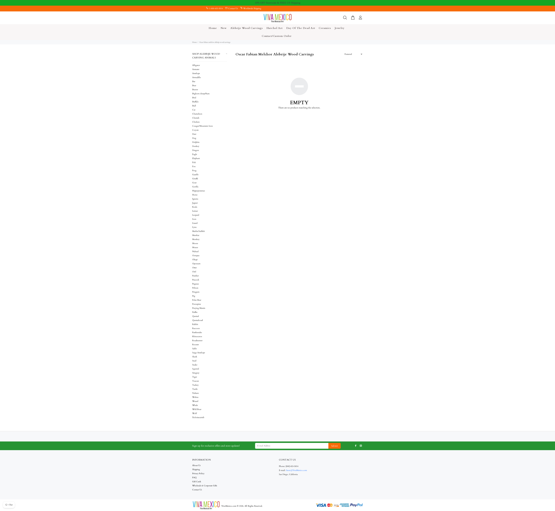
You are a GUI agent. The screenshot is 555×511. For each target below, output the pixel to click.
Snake (194, 364)
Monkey (195, 239)
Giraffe (195, 178)
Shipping (196, 469)
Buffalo (195, 101)
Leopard (195, 215)
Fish (194, 162)
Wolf (194, 413)
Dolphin (195, 142)
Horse (194, 194)
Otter (194, 267)
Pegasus (195, 283)
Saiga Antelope (198, 352)
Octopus (195, 255)
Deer (194, 134)
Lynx (194, 227)
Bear (194, 85)
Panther (195, 275)
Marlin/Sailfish (198, 231)
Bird (194, 97)
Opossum (196, 263)
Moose (195, 243)
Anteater (195, 69)
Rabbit (195, 324)
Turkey (195, 385)
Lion (194, 219)
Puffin (194, 312)
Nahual (195, 251)
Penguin (195, 292)
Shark (194, 356)
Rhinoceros (197, 336)
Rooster (195, 344)
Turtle (195, 389)
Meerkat (195, 235)
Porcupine (196, 304)
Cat (193, 109)
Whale (195, 405)
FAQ (194, 477)
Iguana (195, 198)
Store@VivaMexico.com (296, 470)
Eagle (194, 154)
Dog (194, 138)
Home (194, 42)
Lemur (195, 211)
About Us (196, 465)
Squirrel (195, 368)
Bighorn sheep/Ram (201, 93)
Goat (194, 182)
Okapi (195, 259)
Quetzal (195, 316)
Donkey (195, 146)
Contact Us (233, 8)
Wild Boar (196, 409)
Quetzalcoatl (197, 320)
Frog (194, 170)
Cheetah (195, 118)
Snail (194, 360)
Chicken (196, 122)
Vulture (195, 393)
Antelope (196, 73)
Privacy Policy (198, 473)
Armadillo (196, 77)
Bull (194, 105)
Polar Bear (196, 300)
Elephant (196, 158)
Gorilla (195, 186)
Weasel (195, 401)
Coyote (195, 130)
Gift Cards (196, 481)
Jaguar (195, 203)
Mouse (195, 247)
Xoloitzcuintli (198, 417)
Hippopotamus (198, 190)
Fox (194, 166)
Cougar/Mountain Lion (202, 126)
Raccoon (196, 328)
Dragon (195, 150)
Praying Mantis (198, 308)
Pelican (195, 288)
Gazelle (195, 174)
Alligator (196, 65)
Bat (193, 81)
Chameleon (197, 113)
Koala (194, 207)
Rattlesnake (197, 332)
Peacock (195, 279)
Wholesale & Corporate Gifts (204, 485)
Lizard (194, 223)
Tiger (194, 377)
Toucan (195, 381)
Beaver (195, 89)
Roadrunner (197, 340)
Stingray (195, 373)
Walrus (195, 397)
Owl (194, 271)
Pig (193, 296)
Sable (194, 348)
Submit (334, 446)
